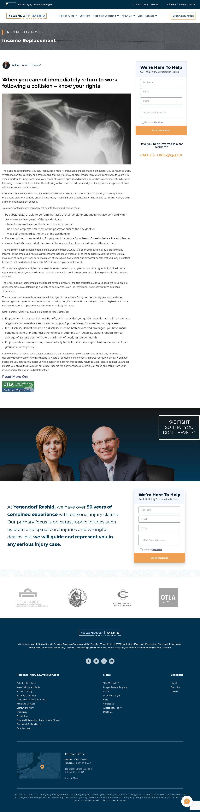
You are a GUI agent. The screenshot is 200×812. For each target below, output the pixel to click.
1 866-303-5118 (169, 155)
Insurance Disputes (26, 704)
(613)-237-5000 (81, 759)
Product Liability (24, 691)
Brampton (175, 687)
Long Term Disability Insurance (31, 699)
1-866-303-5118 (83, 763)
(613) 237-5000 (151, 4)
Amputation (22, 716)
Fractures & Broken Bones (29, 724)
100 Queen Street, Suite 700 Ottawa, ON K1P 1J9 (78, 773)
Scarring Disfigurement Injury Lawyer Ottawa (38, 720)
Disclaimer (108, 712)
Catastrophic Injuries (26, 683)
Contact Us (108, 704)
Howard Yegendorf (31, 65)
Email (146, 92)
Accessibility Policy (112, 708)
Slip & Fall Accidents (26, 695)
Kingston (175, 683)
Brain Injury (22, 712)
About (106, 691)
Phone (146, 101)
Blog (140, 15)
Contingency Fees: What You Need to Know (103, 800)
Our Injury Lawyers (112, 695)
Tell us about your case (154, 113)
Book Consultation (183, 15)
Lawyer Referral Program (115, 687)
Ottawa (174, 691)
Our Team (85, 15)
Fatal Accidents (24, 728)
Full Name (148, 82)
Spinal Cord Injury (25, 708)
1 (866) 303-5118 (187, 4)
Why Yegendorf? (111, 683)
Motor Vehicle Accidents (28, 687)
